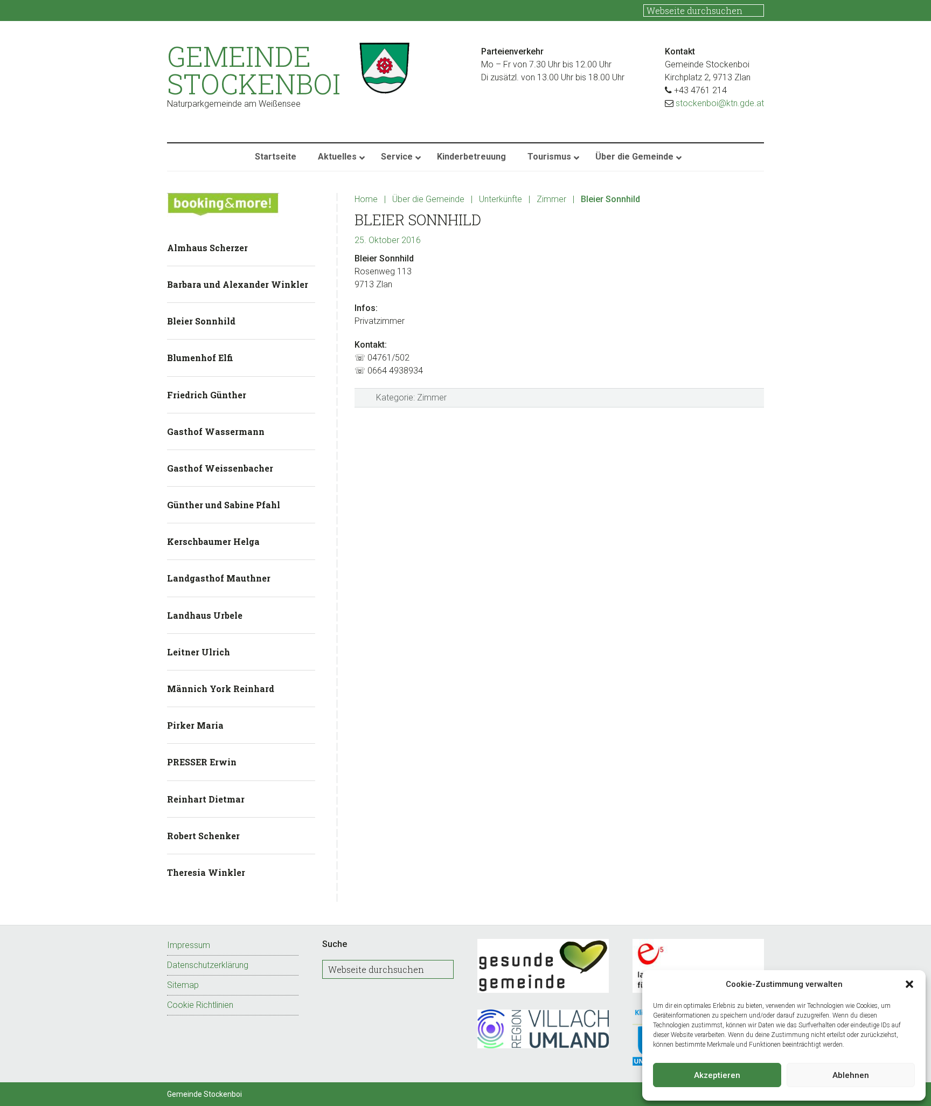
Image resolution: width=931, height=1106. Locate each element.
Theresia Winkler (206, 872)
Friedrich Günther (206, 394)
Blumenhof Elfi (200, 357)
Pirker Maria (195, 725)
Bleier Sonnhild (201, 321)
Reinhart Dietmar (206, 799)
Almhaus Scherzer (207, 247)
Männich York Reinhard (220, 688)
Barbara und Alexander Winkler (237, 284)
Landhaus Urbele (204, 615)
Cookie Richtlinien (200, 1005)
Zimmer (432, 397)
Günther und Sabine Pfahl (223, 504)
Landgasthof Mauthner (218, 578)
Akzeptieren (717, 1075)
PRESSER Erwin (202, 762)
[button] (909, 984)
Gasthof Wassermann (216, 431)
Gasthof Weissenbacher (220, 468)
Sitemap (183, 985)
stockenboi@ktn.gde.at (720, 103)
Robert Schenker (203, 835)
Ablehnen (850, 1075)
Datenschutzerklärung (207, 965)
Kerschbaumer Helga (213, 541)
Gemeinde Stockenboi (254, 70)
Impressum (188, 945)
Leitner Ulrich (198, 652)
